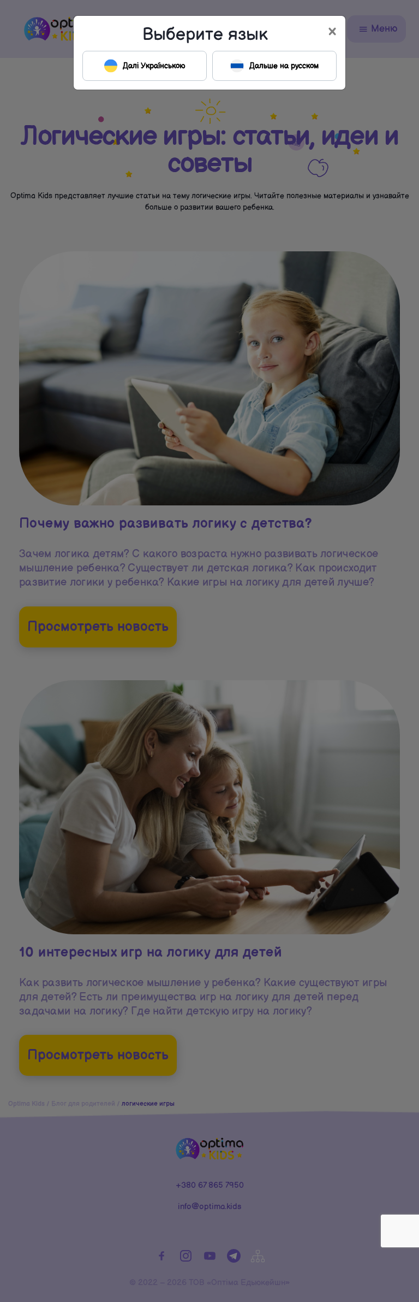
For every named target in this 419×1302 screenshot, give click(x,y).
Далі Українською (154, 65)
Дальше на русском (284, 65)
